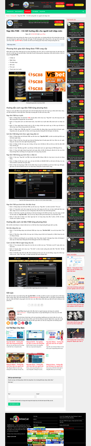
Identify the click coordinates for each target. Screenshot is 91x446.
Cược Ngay (59, 21)
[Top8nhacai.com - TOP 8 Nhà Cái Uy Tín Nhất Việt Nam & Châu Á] (14, 5)
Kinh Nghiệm (35, 11)
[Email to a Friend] (35, 305)
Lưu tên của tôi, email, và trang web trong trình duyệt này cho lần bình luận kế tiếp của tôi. (31, 400)
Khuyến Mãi (42, 11)
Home (7, 16)
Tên (9, 393)
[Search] (83, 11)
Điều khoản (35, 425)
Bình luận (10, 382)
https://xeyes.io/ (21, 312)
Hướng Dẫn (27, 11)
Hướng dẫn (14, 16)
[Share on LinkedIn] (41, 305)
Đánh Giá (58, 24)
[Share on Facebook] (29, 305)
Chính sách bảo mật (37, 422)
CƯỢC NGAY (60, 5)
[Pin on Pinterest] (38, 305)
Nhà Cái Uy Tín (10, 11)
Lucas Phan (42, 34)
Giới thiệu (35, 416)
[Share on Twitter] (32, 305)
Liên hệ (34, 419)
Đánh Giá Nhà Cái (19, 11)
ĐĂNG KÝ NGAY (59, 3)
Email (38, 393)
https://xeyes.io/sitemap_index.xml (18, 433)
